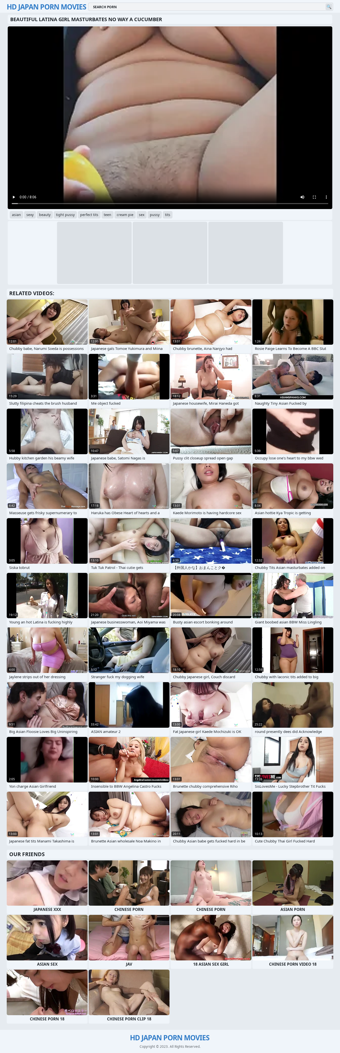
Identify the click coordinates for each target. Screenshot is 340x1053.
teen (107, 214)
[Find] (329, 6)
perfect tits (89, 214)
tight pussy (65, 214)
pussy (155, 214)
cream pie (125, 214)
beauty (45, 214)
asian (16, 214)
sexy (30, 214)
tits (167, 214)
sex (141, 214)
